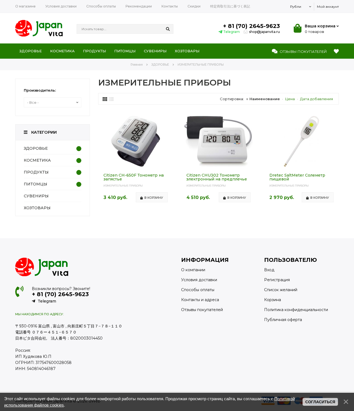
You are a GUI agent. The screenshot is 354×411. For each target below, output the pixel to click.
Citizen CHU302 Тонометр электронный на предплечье (216, 177)
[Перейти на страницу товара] (135, 165)
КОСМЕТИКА (37, 160)
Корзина (272, 299)
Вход (269, 269)
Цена (290, 99)
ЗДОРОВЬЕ (36, 148)
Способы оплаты (197, 289)
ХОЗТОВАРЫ (37, 207)
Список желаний (280, 289)
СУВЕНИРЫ (36, 195)
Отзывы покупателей (202, 309)
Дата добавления (316, 99)
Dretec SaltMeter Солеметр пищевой (297, 177)
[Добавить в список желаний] (168, 120)
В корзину (153, 198)
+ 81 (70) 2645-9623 (251, 26)
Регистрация (277, 279)
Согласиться (320, 402)
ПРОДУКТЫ (36, 172)
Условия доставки (199, 279)
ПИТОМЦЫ (35, 184)
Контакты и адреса (200, 299)
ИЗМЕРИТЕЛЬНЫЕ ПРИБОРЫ (123, 185)
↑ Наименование (263, 99)
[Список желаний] (336, 51)
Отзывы (303, 51)
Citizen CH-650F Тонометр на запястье (133, 177)
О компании (193, 269)
